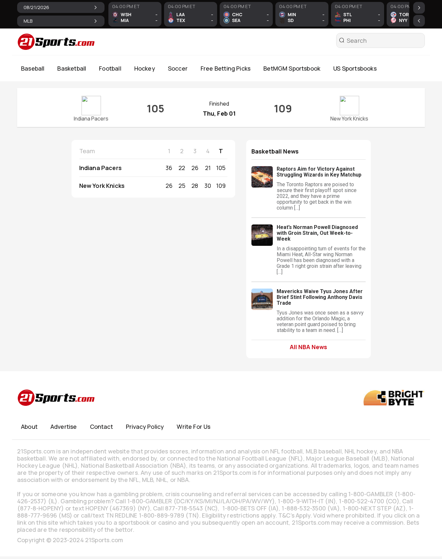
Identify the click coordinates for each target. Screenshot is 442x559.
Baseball (32, 68)
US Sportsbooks (355, 68)
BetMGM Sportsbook (291, 68)
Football (110, 68)
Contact (101, 426)
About (29, 426)
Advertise (63, 426)
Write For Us (193, 426)
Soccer (178, 68)
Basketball (71, 68)
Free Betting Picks (225, 68)
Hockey (144, 68)
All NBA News (308, 346)
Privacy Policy (145, 426)
